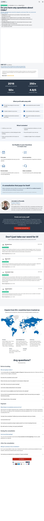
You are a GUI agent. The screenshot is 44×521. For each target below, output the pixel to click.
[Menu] (42, 2)
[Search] (39, 1)
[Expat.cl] (4, 2)
